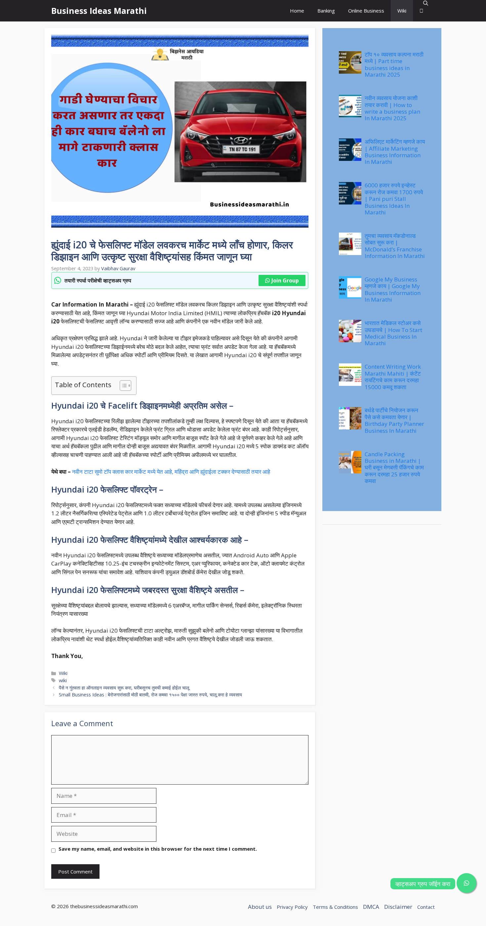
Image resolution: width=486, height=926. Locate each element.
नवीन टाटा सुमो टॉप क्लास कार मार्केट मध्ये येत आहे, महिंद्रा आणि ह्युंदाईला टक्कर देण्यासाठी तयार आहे (171, 471)
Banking (326, 10)
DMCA (371, 906)
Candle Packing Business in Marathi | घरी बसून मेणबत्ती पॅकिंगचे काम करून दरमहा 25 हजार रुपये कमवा (394, 467)
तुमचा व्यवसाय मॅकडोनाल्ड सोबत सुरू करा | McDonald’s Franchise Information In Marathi (395, 246)
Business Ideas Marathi (99, 10)
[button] (424, 10)
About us (260, 906)
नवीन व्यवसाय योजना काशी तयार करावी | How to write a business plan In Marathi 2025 (392, 108)
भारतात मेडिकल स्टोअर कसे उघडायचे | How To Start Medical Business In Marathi (393, 333)
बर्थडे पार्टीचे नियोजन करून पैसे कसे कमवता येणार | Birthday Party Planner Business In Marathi (394, 420)
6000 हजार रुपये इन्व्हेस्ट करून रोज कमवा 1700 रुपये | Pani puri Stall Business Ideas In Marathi (394, 198)
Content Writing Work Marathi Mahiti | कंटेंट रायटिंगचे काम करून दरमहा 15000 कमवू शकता (393, 376)
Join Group (285, 280)
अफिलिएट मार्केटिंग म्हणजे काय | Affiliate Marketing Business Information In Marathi (395, 152)
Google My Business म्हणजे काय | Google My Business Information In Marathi (393, 289)
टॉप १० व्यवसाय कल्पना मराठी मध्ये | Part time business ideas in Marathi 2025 (394, 64)
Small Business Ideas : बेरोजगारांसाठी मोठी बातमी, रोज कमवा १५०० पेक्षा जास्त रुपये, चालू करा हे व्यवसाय (150, 694)
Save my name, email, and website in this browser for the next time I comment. (158, 848)
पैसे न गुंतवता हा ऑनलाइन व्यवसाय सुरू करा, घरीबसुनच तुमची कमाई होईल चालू (124, 688)
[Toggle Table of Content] (122, 385)
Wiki (401, 10)
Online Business (366, 10)
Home (297, 10)
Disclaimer (398, 906)
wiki (63, 680)
